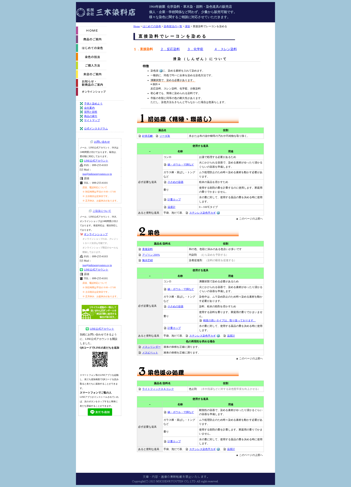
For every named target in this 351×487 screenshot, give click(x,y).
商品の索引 (90, 116)
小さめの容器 (175, 182)
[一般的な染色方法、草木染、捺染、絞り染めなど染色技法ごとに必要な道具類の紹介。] (91, 60)
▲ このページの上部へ (249, 218)
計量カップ (174, 199)
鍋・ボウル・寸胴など (181, 164)
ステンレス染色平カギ (202, 212)
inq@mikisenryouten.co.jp (97, 174)
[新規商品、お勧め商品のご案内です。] (91, 86)
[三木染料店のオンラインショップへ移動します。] (91, 94)
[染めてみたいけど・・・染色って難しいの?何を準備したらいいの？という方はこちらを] (91, 51)
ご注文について (102, 211)
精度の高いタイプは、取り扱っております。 (229, 320)
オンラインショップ (96, 234)
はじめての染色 (152, 26)
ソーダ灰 (164, 136)
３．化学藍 (195, 49)
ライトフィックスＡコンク (158, 389)
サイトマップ (92, 120)
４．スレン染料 (225, 49)
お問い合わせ (102, 141)
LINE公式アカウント (96, 160)
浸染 (187, 26)
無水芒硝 (147, 260)
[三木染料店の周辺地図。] (91, 77)
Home (136, 26)
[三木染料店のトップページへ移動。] (91, 33)
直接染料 (147, 249)
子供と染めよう (93, 103)
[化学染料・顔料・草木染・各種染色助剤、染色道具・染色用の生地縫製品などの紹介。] (91, 42)
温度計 (172, 207)
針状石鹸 (147, 136)
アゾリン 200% (151, 254)
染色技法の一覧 (173, 26)
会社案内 (89, 108)
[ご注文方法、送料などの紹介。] (91, 68)
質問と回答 (90, 112)
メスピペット (150, 352)
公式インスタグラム (96, 128)
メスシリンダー (151, 347)
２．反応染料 (170, 49)
